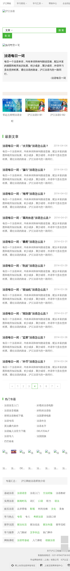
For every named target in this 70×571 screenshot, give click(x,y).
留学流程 (60, 524)
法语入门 (35, 493)
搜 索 (61, 30)
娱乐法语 (9, 508)
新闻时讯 (22, 500)
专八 (27, 516)
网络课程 (9, 540)
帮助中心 (53, 3)
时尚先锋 (43, 508)
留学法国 (9, 524)
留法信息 (35, 524)
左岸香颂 (22, 508)
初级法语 (50, 540)
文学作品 (35, 532)
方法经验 (47, 493)
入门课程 (37, 540)
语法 (57, 500)
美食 (61, 508)
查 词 (7, 35)
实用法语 (9, 500)
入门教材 (22, 532)
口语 (40, 500)
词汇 (32, 500)
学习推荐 (9, 532)
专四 (19, 516)
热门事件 (47, 532)
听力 (48, 500)
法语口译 (51, 516)
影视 (32, 508)
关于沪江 (51, 550)
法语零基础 (23, 540)
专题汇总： (12, 480)
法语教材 (60, 493)
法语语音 (22, 493)
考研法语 (38, 516)
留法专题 (47, 524)
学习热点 (9, 516)
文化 (53, 508)
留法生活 (22, 524)
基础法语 (9, 493)
